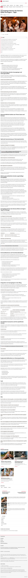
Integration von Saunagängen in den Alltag (6, 47)
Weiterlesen (2, 466)
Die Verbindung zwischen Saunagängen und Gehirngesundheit (9, 39)
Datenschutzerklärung (4, 543)
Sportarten (11, 5)
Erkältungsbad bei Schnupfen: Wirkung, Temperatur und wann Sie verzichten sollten (19, 462)
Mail (3, 34)
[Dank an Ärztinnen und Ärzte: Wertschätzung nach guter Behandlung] (7, 472)
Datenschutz (25, 576)
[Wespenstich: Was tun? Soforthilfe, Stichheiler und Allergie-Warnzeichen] (7, 455)
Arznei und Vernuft (3, 5)
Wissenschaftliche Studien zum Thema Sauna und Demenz (8, 40)
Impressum (21, 5)
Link (5, 34)
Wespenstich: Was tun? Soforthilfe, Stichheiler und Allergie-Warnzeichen (6, 461)
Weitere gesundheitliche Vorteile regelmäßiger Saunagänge (8, 43)
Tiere (14, 5)
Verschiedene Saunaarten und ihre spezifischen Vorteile (8, 48)
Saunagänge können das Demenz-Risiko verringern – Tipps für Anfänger (10, 44)
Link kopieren (5, 487)
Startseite (2, 538)
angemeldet (5, 530)
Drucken (7, 34)
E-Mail (1, 487)
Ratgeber (17, 5)
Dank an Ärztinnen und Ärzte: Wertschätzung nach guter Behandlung (6, 478)
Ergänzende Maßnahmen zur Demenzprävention (7, 49)
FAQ (1, 52)
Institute (8, 5)
